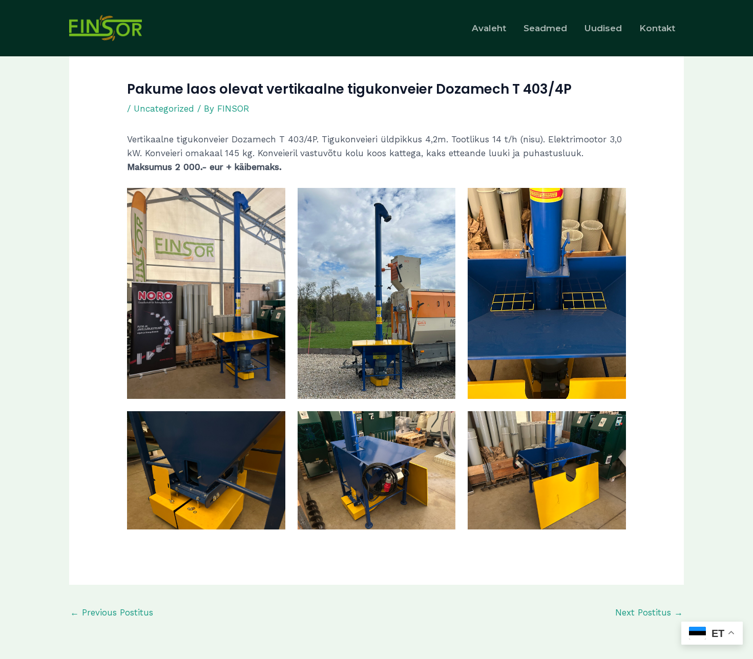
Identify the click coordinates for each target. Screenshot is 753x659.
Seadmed (545, 28)
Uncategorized (164, 108)
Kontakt (657, 28)
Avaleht (489, 28)
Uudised (603, 28)
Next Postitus (649, 612)
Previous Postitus (111, 612)
